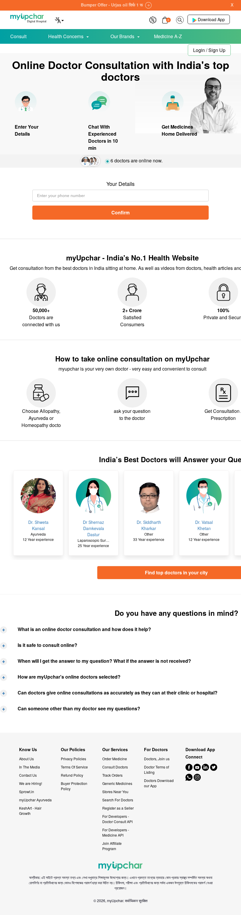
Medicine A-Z (168, 36)
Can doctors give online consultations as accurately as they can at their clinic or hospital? (117, 692)
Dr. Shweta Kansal (38, 525)
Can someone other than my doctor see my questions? (79, 708)
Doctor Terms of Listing (156, 769)
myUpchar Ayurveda (35, 799)
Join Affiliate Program (112, 846)
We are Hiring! (30, 783)
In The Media (29, 766)
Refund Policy (72, 775)
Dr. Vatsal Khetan (204, 525)
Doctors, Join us (157, 758)
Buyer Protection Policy (74, 786)
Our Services (115, 749)
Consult (18, 36)
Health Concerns (65, 36)
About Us (26, 758)
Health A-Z (29, 49)
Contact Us (28, 775)
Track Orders (112, 775)
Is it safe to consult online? (47, 645)
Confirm (120, 212)
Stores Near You (115, 791)
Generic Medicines (117, 783)
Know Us (28, 749)
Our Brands (122, 36)
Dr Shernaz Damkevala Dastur (93, 528)
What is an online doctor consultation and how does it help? (84, 629)
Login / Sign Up (209, 50)
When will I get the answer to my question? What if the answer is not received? (104, 660)
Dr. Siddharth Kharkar (149, 525)
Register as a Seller (118, 807)
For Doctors (156, 749)
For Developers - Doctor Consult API (117, 819)
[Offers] (152, 19)
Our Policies (73, 749)
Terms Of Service (74, 766)
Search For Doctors (117, 799)
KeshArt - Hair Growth (30, 810)
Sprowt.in (26, 791)
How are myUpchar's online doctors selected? (69, 676)
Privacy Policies (73, 758)
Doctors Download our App (159, 783)
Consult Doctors (115, 766)
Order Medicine (114, 758)
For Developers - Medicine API (115, 832)
